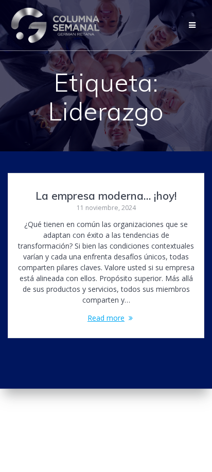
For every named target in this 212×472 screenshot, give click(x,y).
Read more (106, 318)
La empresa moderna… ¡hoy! (106, 195)
